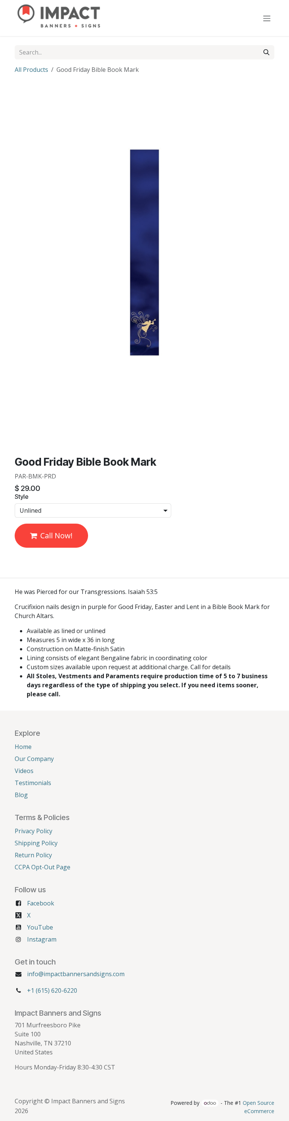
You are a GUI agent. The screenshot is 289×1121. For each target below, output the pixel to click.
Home (23, 747)
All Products (31, 69)
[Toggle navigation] (266, 18)
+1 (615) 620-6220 (52, 990)
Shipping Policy (36, 843)
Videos (24, 771)
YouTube (40, 927)
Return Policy (33, 855)
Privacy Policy (33, 831)
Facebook (40, 903)
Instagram (41, 939)
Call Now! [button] (56, 535)
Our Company (34, 759)
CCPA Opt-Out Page (42, 867)
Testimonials (33, 783)
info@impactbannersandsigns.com (76, 974)
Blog (21, 795)
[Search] (266, 52)
